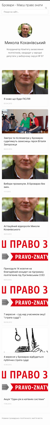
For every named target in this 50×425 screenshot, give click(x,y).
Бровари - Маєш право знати (22, 5)
